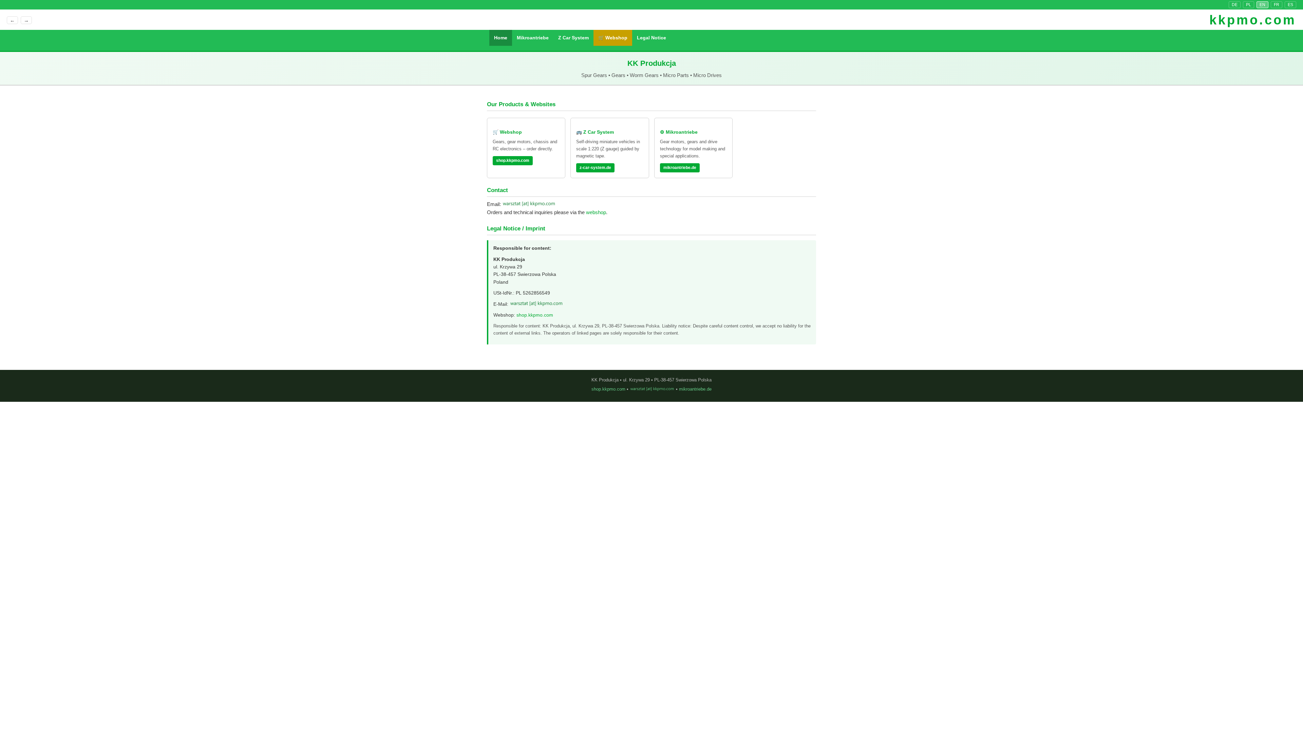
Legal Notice (651, 37)
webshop (596, 212)
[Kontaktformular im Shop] (529, 204)
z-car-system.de (595, 167)
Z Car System (573, 37)
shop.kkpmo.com (512, 160)
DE (1235, 4)
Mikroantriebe (533, 37)
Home (500, 37)
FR (1276, 4)
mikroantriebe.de (679, 167)
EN (1262, 4)
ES (1290, 4)
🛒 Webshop (612, 37)
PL (1248, 4)
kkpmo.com (1252, 20)
